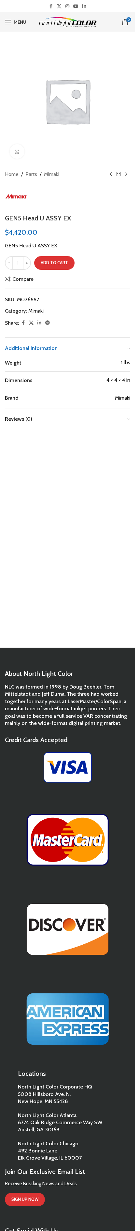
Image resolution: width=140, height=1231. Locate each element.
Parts (31, 174)
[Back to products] (118, 174)
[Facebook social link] (51, 6)
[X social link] (59, 6)
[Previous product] (111, 174)
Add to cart (54, 262)
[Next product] (126, 174)
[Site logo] (67, 22)
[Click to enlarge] (17, 151)
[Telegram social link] (47, 322)
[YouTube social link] (75, 6)
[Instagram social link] (67, 6)
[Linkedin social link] (84, 6)
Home (12, 174)
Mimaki (51, 174)
